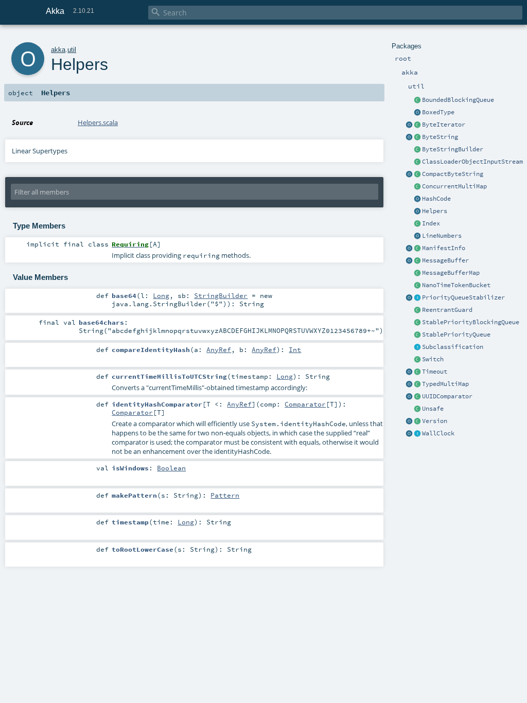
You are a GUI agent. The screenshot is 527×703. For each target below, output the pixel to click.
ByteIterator (443, 124)
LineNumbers (442, 235)
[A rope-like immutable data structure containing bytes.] (417, 137)
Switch (433, 359)
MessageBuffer (445, 260)
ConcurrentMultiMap (454, 186)
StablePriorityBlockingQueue (470, 322)
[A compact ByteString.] (417, 174)
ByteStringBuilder (452, 149)
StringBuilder (221, 295)
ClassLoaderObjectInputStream (472, 161)
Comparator (305, 404)
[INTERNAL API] (417, 409)
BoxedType (438, 112)
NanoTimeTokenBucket (456, 285)
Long (161, 295)
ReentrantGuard (447, 309)
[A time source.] (417, 434)
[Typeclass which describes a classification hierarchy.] (417, 347)
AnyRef (218, 349)
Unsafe (433, 408)
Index (431, 223)
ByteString (440, 136)
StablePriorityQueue (456, 334)
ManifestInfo (443, 248)
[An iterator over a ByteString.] (417, 125)
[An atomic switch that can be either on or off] (417, 360)
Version (434, 421)
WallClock (438, 433)
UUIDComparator (447, 396)
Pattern (224, 495)
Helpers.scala (98, 122)
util (71, 50)
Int (295, 349)
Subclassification (452, 346)
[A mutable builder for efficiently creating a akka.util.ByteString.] (417, 150)
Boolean (171, 468)
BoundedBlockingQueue (458, 99)
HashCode (436, 198)
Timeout (434, 371)
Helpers (434, 211)
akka (58, 50)
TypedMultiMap (445, 384)
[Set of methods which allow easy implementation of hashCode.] (417, 199)
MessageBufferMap (451, 272)
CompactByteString (452, 174)
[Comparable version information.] (417, 421)
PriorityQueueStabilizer (463, 297)
